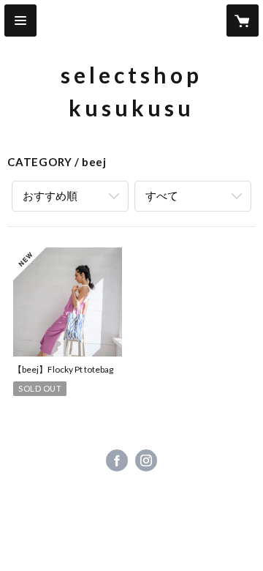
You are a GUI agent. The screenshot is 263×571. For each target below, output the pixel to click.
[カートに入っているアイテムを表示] (242, 20)
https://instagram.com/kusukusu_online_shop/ (146, 460)
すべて (161, 195)
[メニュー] (20, 20)
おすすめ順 (50, 195)
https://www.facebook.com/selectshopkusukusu (117, 460)
